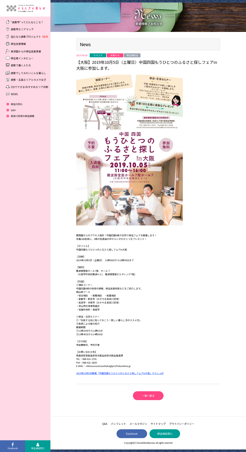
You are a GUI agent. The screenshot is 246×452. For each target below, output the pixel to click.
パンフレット (118, 424)
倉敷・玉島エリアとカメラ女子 (28, 79)
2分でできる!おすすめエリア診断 (29, 87)
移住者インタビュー (22, 58)
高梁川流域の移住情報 (22, 116)
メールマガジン (138, 424)
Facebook (132, 433)
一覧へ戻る (148, 395)
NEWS (14, 94)
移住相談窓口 (164, 433)
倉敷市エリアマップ (22, 29)
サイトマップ (158, 424)
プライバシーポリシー (181, 424)
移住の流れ (17, 104)
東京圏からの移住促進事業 (26, 51)
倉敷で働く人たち (21, 65)
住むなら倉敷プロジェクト (29, 36)
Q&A (13, 110)
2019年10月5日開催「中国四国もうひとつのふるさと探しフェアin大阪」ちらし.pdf (120, 373)
